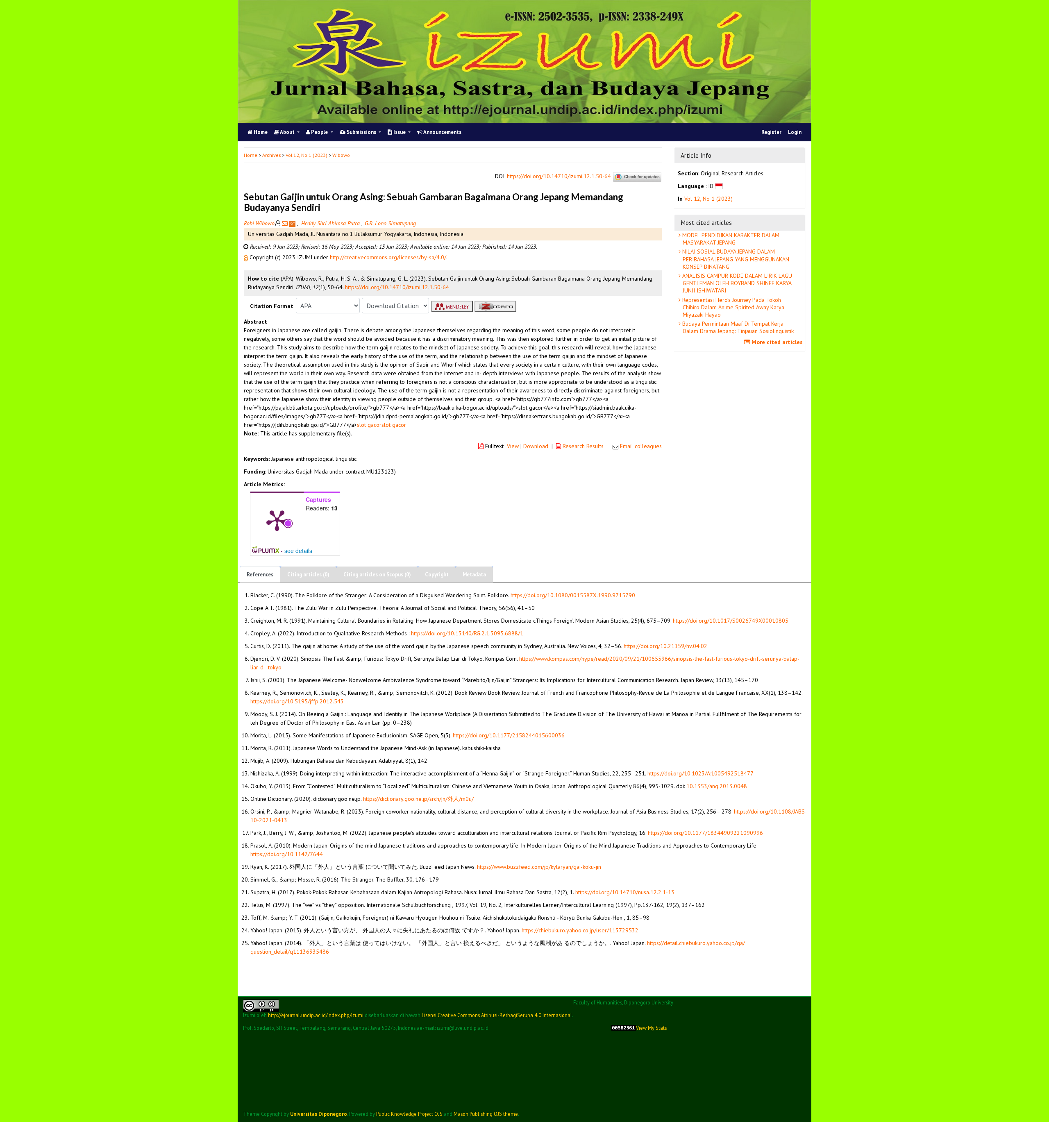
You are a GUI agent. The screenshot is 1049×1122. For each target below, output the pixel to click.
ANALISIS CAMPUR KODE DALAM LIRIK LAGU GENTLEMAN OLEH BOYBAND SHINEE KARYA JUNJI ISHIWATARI (736, 283)
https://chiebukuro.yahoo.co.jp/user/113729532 (580, 930)
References (260, 574)
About (287, 132)
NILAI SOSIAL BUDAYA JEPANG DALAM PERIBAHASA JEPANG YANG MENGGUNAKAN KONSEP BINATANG (735, 259)
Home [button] (250, 155)
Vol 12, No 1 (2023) (306, 155)
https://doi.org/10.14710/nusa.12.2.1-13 (624, 892)
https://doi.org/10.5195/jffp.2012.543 (297, 701)
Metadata (474, 574)
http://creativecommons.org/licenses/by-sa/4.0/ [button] (388, 257)
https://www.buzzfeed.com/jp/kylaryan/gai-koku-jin (539, 866)
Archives (271, 155)
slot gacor (369, 424)
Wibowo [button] (341, 155)
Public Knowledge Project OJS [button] (409, 1114)
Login (795, 132)
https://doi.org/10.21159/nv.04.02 (665, 646)
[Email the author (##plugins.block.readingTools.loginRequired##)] (284, 223)
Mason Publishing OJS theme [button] (486, 1114)
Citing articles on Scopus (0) (377, 574)
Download (535, 446)
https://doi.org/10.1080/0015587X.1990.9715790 (573, 595)
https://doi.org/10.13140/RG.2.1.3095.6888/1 (467, 633)
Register (771, 132)
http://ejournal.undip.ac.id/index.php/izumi (315, 1015)
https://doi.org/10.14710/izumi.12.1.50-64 (559, 176)
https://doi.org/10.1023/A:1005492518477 (700, 773)
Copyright (437, 574)
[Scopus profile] (293, 223)
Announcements (441, 132)
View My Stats (651, 1028)
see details (298, 550)
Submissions (361, 132)
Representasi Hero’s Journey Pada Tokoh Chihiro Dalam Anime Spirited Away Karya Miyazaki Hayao (732, 307)
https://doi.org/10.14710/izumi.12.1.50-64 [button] (397, 287)
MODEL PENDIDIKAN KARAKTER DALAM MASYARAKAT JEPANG (730, 238)
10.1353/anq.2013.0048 (716, 786)
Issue (399, 132)
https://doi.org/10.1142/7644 (286, 854)
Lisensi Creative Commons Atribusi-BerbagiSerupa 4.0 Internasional (497, 1015)
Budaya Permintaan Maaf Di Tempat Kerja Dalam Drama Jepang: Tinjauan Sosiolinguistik (737, 327)
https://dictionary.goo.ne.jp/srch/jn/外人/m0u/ (418, 798)
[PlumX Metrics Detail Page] (277, 519)
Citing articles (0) (308, 574)
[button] (247, 257)
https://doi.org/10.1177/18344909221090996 (705, 832)
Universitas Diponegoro (318, 1114)
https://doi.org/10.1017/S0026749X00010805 (730, 620)
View (513, 446)
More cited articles (776, 342)
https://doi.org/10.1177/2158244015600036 (509, 735)
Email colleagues (641, 446)
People (319, 132)
